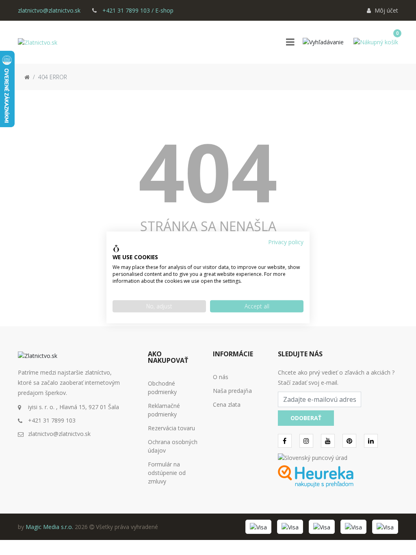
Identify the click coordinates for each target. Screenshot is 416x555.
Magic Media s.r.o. (49, 527)
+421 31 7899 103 (52, 420)
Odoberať (305, 418)
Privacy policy (285, 242)
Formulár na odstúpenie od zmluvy (167, 472)
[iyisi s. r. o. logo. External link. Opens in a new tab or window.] (116, 248)
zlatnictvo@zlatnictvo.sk (49, 10)
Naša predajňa (232, 391)
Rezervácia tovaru (171, 428)
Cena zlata (226, 404)
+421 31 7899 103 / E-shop (137, 10)
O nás (220, 377)
